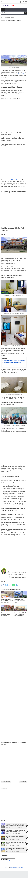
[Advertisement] (14, 804)
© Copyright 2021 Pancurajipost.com (14, 868)
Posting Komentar (23, 23)
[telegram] (17, 585)
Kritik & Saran (15, 867)
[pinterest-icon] (26, 2)
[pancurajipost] (7, 6)
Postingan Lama (23, 781)
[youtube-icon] (23, 2)
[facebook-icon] (21, 2)
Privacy (11, 867)
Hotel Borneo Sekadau (21, 73)
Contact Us (21, 867)
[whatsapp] (13, 585)
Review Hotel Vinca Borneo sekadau (11, 366)
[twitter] (6, 585)
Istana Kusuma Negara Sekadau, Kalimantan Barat (14, 360)
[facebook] (2, 585)
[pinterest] (9, 585)
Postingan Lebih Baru (5, 781)
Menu (3, 9)
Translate (11, 861)
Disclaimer (7, 867)
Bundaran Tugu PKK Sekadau (11, 179)
